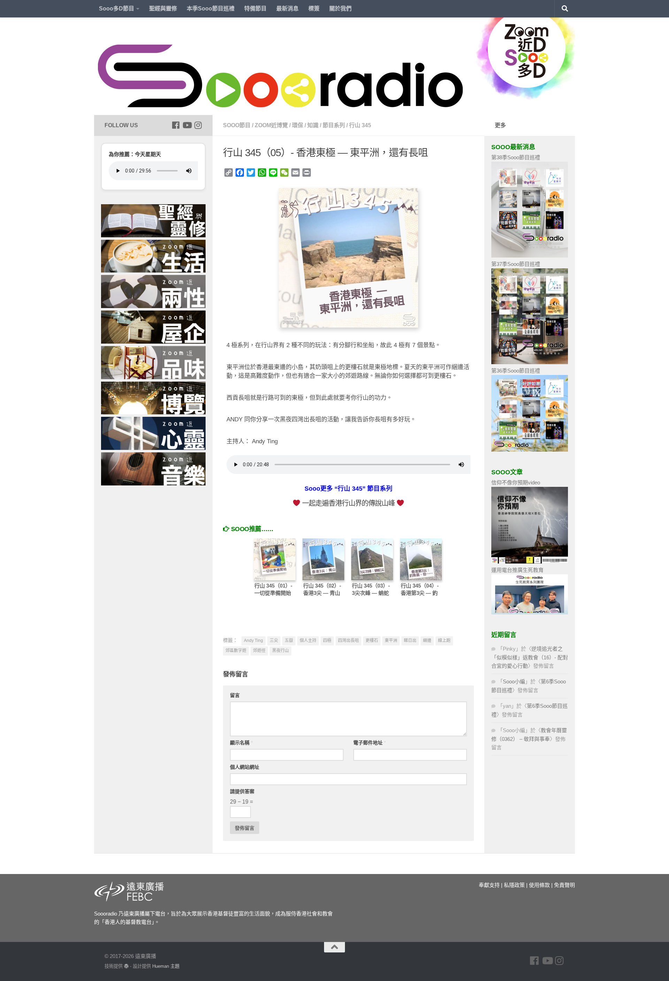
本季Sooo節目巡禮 (210, 9)
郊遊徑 (259, 650)
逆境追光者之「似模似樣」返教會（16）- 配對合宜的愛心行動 (529, 657)
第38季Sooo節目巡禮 (515, 157)
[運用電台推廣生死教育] (529, 612)
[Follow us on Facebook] (175, 125)
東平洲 (391, 640)
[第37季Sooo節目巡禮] (529, 362)
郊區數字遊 (235, 650)
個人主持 (308, 640)
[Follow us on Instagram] (198, 125)
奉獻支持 (489, 885)
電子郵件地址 (369, 742)
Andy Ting (253, 640)
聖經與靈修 (163, 9)
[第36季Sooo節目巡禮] (529, 450)
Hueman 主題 (165, 966)
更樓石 (372, 640)
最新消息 (287, 9)
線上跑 (444, 640)
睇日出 (410, 640)
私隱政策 (514, 885)
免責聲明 (564, 885)
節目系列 (334, 125)
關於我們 (340, 9)
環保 (297, 125)
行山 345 (360, 125)
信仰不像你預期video (515, 482)
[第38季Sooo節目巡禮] (529, 256)
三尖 (274, 640)
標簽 (314, 9)
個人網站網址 (244, 767)
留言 (235, 695)
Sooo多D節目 (116, 9)
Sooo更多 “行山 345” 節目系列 (348, 488)
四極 (327, 640)
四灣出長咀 (348, 640)
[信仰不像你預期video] (529, 562)
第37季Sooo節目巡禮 (515, 264)
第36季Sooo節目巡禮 (515, 371)
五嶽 (289, 640)
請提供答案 (242, 791)
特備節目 (255, 9)
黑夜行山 (280, 650)
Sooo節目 (237, 125)
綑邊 (427, 640)
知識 (312, 125)
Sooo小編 (514, 681)
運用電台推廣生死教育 (517, 570)
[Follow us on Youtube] (187, 125)
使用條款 (539, 885)
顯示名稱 (241, 742)
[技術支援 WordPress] (126, 966)
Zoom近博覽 (271, 125)
